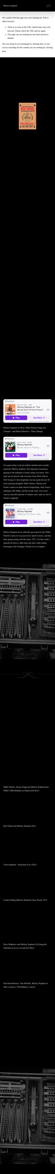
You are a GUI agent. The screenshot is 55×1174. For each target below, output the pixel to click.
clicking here (37, 44)
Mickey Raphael (10, 6)
